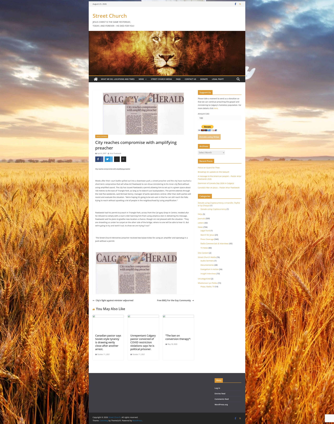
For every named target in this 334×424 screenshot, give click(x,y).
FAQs (178, 79)
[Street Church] (96, 79)
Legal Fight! (218, 79)
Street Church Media (161, 79)
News (141, 79)
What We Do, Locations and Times (118, 79)
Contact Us (190, 79)
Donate (204, 79)
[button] (145, 79)
